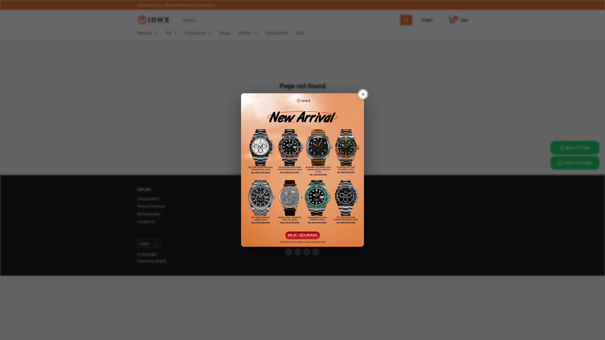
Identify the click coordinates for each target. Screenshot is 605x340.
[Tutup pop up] (363, 94)
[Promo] (302, 170)
